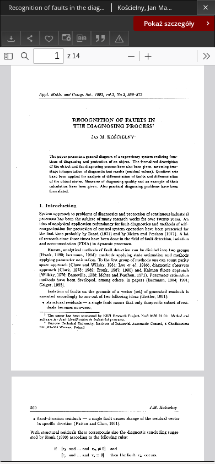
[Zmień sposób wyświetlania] (65, 38)
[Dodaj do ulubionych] (49, 38)
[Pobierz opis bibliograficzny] (81, 38)
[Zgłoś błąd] (119, 38)
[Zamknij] (206, 7)
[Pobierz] (11, 38)
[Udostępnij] (29, 38)
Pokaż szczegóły (169, 23)
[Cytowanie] (100, 38)
